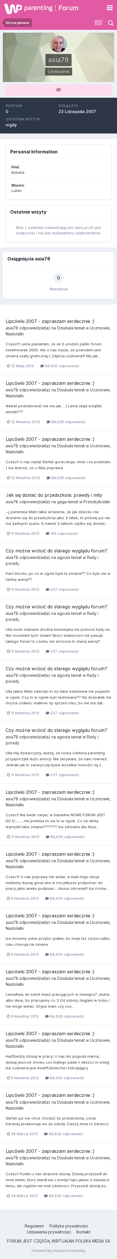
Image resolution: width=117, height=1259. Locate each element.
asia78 (12, 327)
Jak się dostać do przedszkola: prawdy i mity (54, 495)
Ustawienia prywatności (49, 1231)
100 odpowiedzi (63, 533)
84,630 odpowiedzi (61, 366)
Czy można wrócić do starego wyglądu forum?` (57, 551)
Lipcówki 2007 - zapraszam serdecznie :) (50, 321)
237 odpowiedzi (64, 589)
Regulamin (34, 1225)
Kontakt (83, 1231)
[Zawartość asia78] (58, 89)
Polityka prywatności (68, 1225)
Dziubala (65, 327)
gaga (62, 501)
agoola (63, 557)
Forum (68, 8)
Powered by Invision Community (58, 1250)
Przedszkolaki (96, 501)
